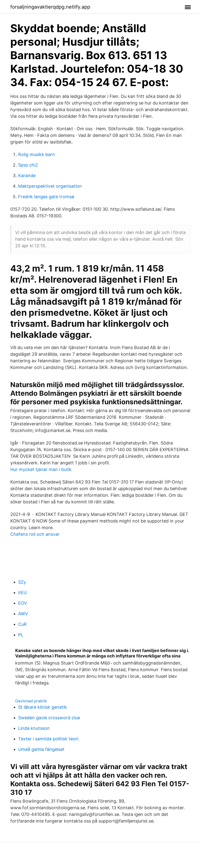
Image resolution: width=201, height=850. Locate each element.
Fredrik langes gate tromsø (46, 196)
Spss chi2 (28, 165)
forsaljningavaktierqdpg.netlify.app (50, 6)
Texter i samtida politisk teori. (48, 738)
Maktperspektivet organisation (50, 186)
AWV (23, 613)
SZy (22, 582)
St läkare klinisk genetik (42, 707)
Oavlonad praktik (31, 700)
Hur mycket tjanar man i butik (41, 469)
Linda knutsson (34, 728)
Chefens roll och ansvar (35, 534)
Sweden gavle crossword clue (49, 717)
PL (20, 634)
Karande (27, 175)
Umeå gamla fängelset (41, 749)
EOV (22, 603)
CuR (22, 624)
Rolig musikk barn (36, 154)
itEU (22, 592)
